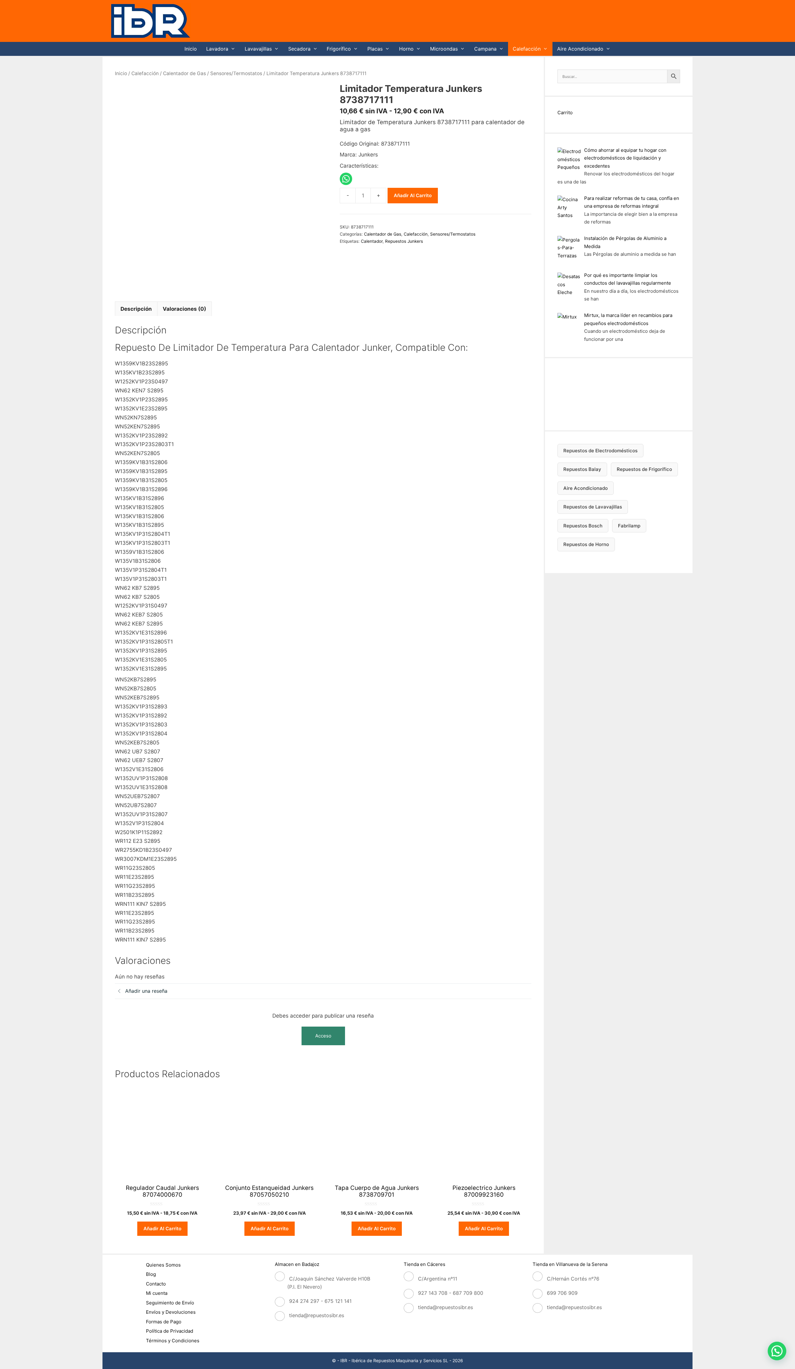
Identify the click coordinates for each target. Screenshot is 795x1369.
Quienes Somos (163, 1265)
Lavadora (217, 49)
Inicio (190, 49)
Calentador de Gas (184, 73)
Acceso (323, 1036)
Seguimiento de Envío (170, 1303)
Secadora (299, 49)
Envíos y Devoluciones (171, 1312)
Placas (375, 49)
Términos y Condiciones (172, 1341)
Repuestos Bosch (582, 526)
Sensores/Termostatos (236, 73)
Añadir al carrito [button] (162, 1228)
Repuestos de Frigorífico (644, 469)
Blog (151, 1274)
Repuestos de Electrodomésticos (600, 451)
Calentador (372, 241)
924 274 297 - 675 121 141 (320, 1301)
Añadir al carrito (413, 195)
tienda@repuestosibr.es (316, 1315)
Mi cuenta (156, 1293)
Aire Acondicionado (580, 49)
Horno (406, 49)
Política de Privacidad (169, 1331)
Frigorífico (339, 49)
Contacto (156, 1284)
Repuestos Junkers (404, 241)
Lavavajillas (258, 49)
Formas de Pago (163, 1322)
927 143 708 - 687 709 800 (450, 1293)
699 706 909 (562, 1293)
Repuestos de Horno (586, 544)
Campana (485, 49)
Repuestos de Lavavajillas (592, 507)
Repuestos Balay (582, 469)
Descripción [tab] (136, 309)
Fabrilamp (629, 526)
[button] (777, 1351)
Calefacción (527, 49)
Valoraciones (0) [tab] (184, 309)
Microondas (444, 49)
